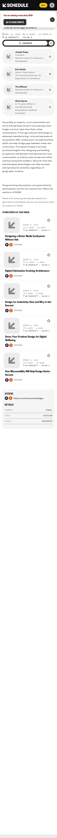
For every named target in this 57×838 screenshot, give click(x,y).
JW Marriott (12, 37)
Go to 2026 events (15, 22)
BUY (43, 5)
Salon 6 (27, 37)
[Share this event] (51, 43)
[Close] (52, 19)
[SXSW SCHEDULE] (15, 5)
